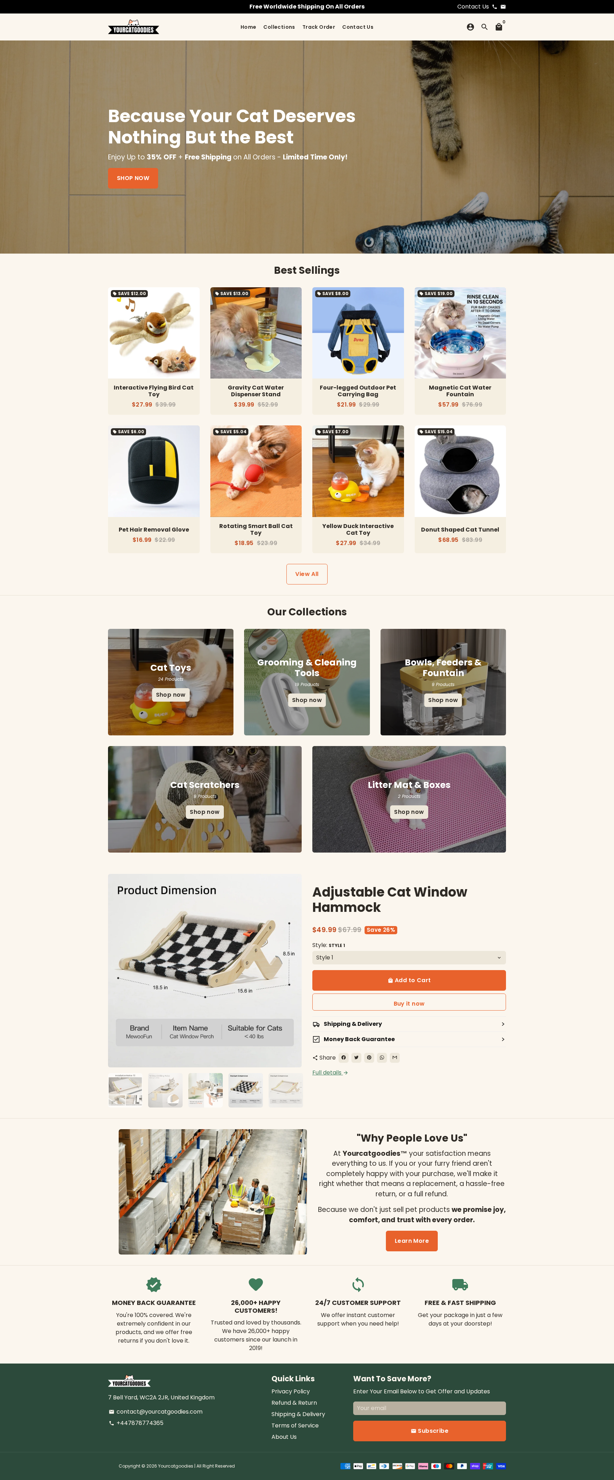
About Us (284, 1437)
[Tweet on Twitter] (356, 1058)
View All (306, 574)
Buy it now (409, 1004)
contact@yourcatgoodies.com (156, 1412)
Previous (117, 970)
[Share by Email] (395, 1058)
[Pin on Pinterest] (369, 1058)
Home (249, 27)
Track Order (318, 27)
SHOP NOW (133, 178)
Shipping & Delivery (298, 1414)
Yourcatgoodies (175, 1466)
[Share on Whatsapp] (382, 1058)
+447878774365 (136, 1423)
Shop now (171, 695)
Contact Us (357, 27)
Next (292, 970)
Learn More (412, 1241)
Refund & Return (294, 1403)
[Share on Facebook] (344, 1058)
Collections (279, 27)
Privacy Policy (290, 1391)
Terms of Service (295, 1425)
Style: (328, 945)
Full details (330, 1072)
